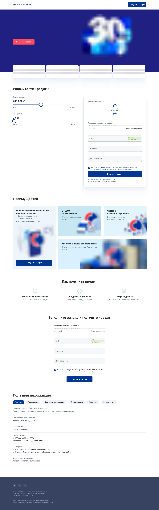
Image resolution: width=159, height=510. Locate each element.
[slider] (41, 105)
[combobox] (115, 139)
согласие (101, 167)
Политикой (106, 169)
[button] (44, 101)
